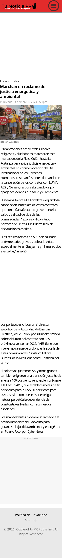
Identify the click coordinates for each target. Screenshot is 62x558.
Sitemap (31, 519)
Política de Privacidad (31, 515)
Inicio (3, 81)
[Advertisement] (31, 45)
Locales (14, 81)
